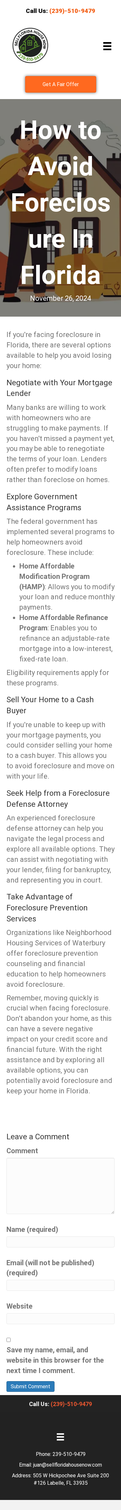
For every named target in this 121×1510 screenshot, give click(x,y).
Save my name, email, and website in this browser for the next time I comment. (55, 1360)
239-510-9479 (69, 1454)
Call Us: (60, 11)
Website (19, 1306)
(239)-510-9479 (71, 1404)
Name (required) (32, 1229)
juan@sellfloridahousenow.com (67, 1465)
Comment (22, 1151)
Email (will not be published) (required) (50, 1268)
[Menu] (107, 46)
